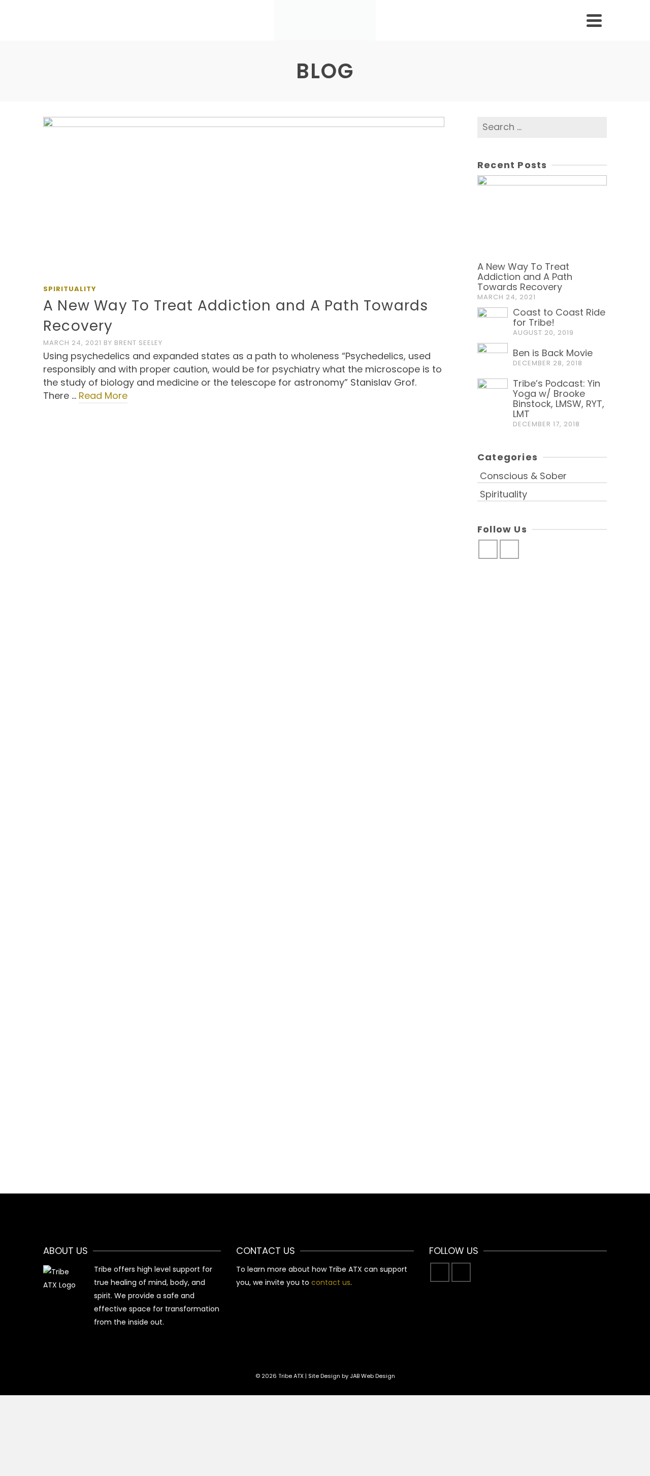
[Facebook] (488, 549)
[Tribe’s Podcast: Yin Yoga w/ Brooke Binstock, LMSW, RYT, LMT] (382, 502)
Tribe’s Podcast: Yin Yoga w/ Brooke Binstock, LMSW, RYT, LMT (558, 398)
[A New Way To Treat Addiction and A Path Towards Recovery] (243, 197)
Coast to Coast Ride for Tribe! (559, 317)
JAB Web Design (372, 1376)
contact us (330, 1282)
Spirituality (69, 289)
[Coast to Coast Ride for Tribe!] (105, 473)
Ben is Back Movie (553, 353)
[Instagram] (509, 549)
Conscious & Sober (84, 518)
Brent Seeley (138, 343)
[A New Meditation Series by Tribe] (382, 707)
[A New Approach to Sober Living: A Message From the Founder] (243, 897)
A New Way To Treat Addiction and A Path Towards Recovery (524, 276)
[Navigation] (594, 20)
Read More (103, 395)
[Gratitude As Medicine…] (105, 917)
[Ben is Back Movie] (243, 518)
